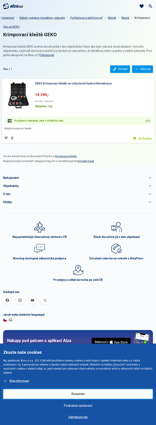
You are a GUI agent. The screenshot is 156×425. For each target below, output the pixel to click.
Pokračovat (46, 55)
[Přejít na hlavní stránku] (13, 6)
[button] (78, 178)
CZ (10, 319)
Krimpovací (142, 17)
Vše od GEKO (11, 26)
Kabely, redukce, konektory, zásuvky (42, 17)
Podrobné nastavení (78, 406)
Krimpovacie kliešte (66, 156)
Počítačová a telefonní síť (86, 17)
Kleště (125, 17)
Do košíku (145, 138)
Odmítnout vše (78, 417)
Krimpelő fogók (85, 161)
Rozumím (78, 394)
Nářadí (112, 17)
